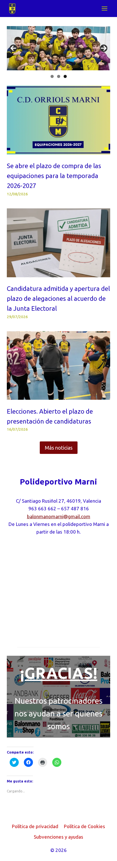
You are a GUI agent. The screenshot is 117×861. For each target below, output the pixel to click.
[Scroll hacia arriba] (102, 852)
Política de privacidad (35, 826)
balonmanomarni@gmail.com (58, 516)
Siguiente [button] (103, 48)
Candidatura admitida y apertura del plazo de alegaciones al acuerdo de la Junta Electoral (58, 298)
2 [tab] (58, 76)
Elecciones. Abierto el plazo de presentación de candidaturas (50, 416)
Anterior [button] (13, 48)
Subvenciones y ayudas (58, 836)
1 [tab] (52, 76)
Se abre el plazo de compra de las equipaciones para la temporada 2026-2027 (54, 175)
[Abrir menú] (104, 8)
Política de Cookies (84, 826)
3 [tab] (65, 76)
